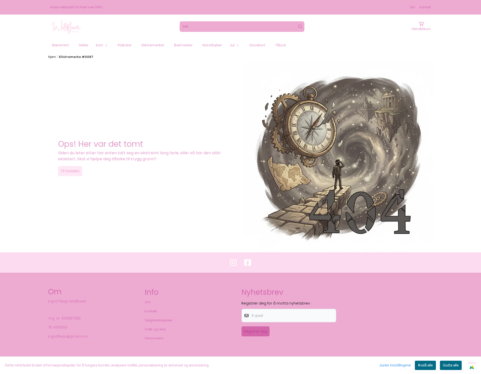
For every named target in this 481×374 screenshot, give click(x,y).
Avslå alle (425, 365)
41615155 (60, 327)
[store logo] (66, 26)
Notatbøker (212, 45)
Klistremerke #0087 (76, 57)
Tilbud (280, 45)
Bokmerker (183, 45)
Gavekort (257, 45)
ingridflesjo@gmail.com (68, 336)
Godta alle (451, 365)
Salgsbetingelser (159, 320)
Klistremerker (153, 45)
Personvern (154, 338)
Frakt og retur (155, 329)
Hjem (52, 57)
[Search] (300, 27)
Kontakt (425, 7)
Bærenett (60, 45)
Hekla (83, 45)
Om (412, 7)
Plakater (125, 45)
